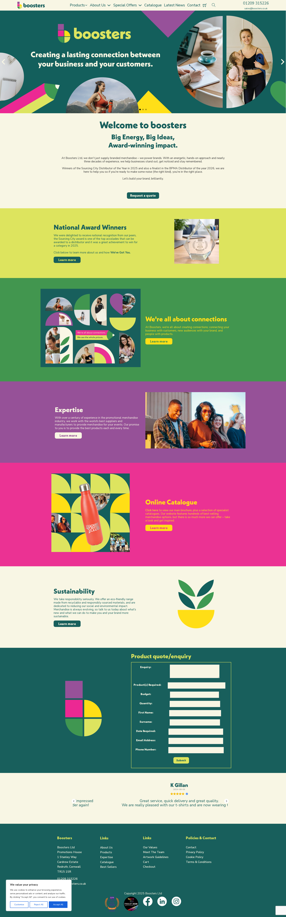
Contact (193, 5)
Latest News (174, 5)
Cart (146, 862)
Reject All (38, 904)
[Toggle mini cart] (205, 5)
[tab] (140, 109)
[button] (226, 801)
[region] (39, 895)
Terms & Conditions (199, 862)
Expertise (106, 857)
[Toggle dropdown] (86, 5)
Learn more (67, 260)
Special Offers (125, 5)
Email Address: (146, 740)
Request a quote (143, 195)
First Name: (145, 712)
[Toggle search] (213, 5)
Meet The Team (153, 852)
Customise (19, 904)
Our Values (150, 847)
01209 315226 (67, 879)
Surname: (146, 721)
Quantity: (145, 703)
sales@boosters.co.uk (71, 884)
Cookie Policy (194, 857)
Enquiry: (145, 667)
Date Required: (146, 731)
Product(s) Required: (147, 685)
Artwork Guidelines (155, 857)
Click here (151, 510)
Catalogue (153, 5)
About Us (98, 5)
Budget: (146, 694)
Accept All (58, 904)
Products (77, 5)
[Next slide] (282, 62)
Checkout (149, 867)
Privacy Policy (195, 852)
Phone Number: (146, 749)
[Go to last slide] (3, 62)
